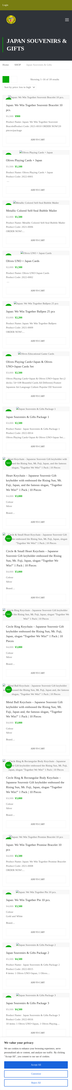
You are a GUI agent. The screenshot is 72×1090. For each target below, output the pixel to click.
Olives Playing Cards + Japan (24, 160)
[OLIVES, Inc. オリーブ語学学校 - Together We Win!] (11, 19)
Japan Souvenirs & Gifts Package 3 (27, 1003)
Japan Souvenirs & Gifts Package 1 (27, 417)
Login (5, 5)
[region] (36, 1063)
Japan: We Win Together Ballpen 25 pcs (30, 311)
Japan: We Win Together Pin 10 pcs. (28, 900)
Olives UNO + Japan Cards (22, 261)
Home (6, 64)
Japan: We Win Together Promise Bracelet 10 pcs (33, 847)
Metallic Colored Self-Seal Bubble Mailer (31, 210)
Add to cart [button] (38, 139)
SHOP (17, 64)
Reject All (36, 1083)
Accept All (36, 1065)
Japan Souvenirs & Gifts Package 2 (27, 952)
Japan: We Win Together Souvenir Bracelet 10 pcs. (34, 107)
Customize (36, 1074)
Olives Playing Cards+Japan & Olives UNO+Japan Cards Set (29, 364)
